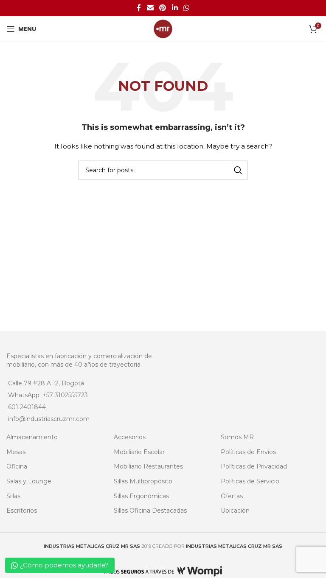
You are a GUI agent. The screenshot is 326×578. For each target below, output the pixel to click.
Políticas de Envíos (248, 452)
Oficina (16, 466)
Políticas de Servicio (250, 481)
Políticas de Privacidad (254, 466)
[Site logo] (163, 28)
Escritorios (21, 510)
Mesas (15, 452)
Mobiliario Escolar (139, 452)
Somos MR (237, 437)
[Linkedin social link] (174, 7)
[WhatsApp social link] (186, 7)
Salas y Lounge (28, 481)
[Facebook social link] (139, 7)
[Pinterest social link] (163, 7)
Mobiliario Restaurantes (148, 466)
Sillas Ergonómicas (141, 496)
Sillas (13, 496)
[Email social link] (150, 7)
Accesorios (130, 437)
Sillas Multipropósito (143, 481)
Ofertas (232, 496)
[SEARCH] (238, 170)
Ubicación (235, 510)
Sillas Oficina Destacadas (150, 510)
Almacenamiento (32, 437)
